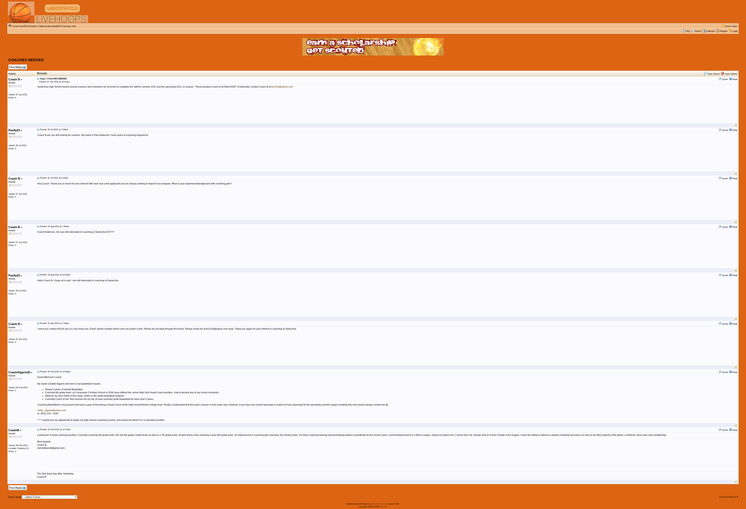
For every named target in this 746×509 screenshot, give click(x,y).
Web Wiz (383, 507)
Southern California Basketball (43, 26)
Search (698, 31)
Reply (735, 79)
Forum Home (18, 26)
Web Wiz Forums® (379, 504)
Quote (725, 79)
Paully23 (14, 130)
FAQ (688, 31)
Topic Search (713, 74)
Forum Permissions (728, 497)
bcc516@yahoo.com (282, 86)
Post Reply (15, 67)
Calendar (710, 31)
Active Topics (731, 26)
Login (735, 31)
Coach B (14, 79)
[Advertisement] (344, 12)
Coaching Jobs (69, 26)
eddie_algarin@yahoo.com (51, 410)
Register (724, 31)
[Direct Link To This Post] (38, 78)
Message (42, 73)
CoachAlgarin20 (19, 372)
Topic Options (731, 74)
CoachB (14, 430)
